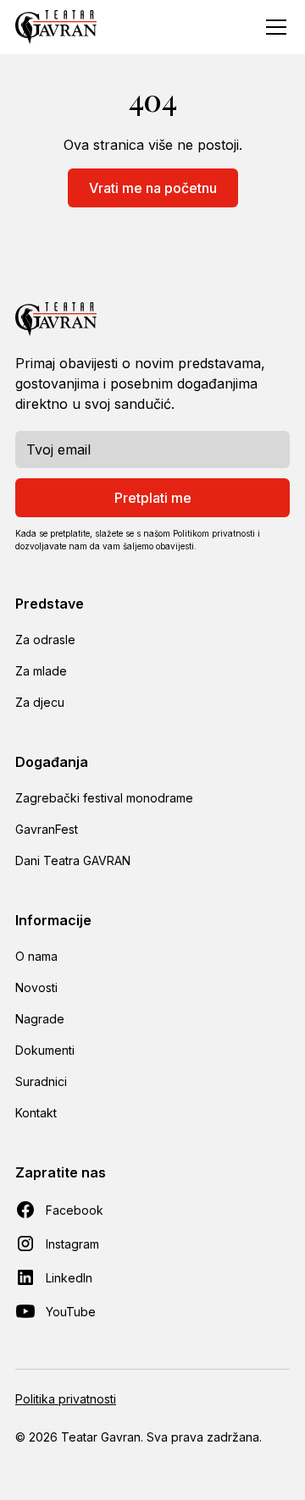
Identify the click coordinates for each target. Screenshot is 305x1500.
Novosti (36, 987)
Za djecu (39, 702)
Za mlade (41, 671)
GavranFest (46, 829)
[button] (273, 27)
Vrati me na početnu (153, 187)
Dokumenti (45, 1050)
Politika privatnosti (65, 1399)
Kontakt (36, 1113)
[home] (56, 27)
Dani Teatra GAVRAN (72, 860)
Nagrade (39, 1019)
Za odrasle (45, 639)
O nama (36, 956)
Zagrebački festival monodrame (104, 798)
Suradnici (41, 1081)
